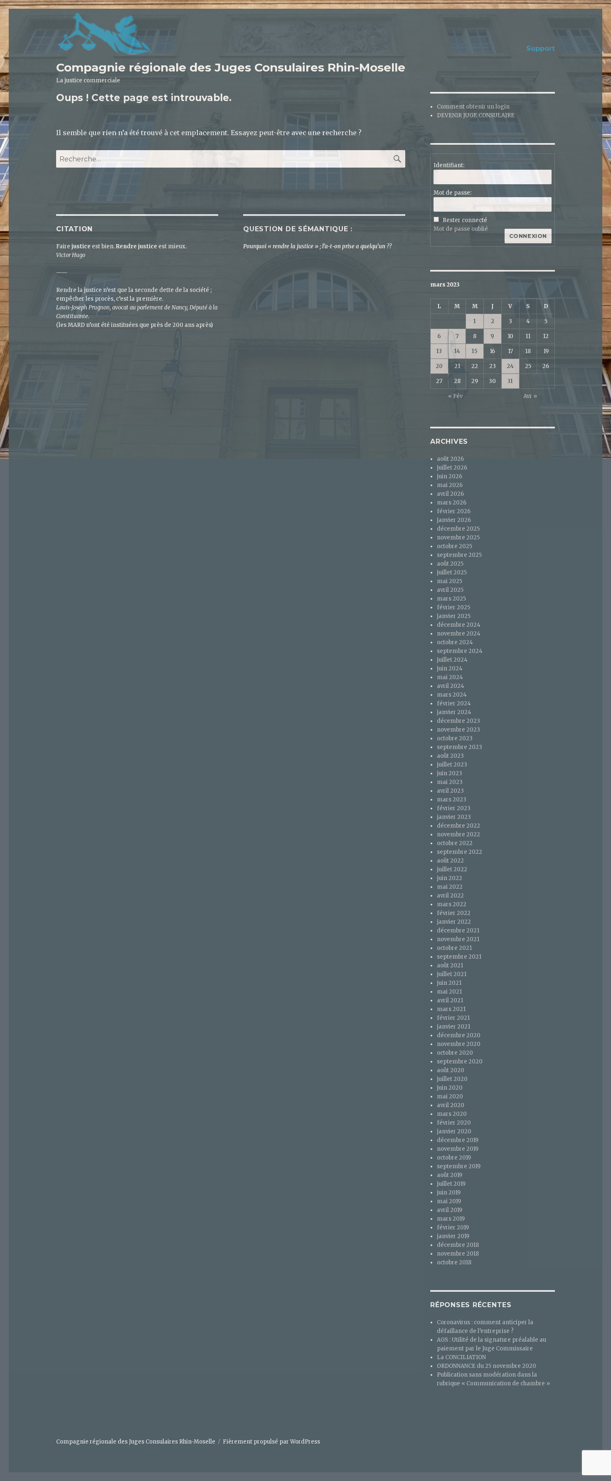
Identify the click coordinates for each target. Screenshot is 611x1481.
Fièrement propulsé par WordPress (271, 1441)
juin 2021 (449, 983)
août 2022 (450, 860)
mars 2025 (451, 598)
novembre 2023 (458, 729)
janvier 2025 (454, 616)
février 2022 (454, 913)
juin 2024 (450, 668)
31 (510, 381)
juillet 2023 (452, 764)
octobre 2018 (454, 1262)
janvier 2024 (454, 712)
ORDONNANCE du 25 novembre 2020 (486, 1366)
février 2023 (454, 808)
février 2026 (454, 511)
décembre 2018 (458, 1245)
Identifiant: (449, 165)
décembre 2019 (457, 1140)
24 (510, 366)
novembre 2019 (457, 1148)
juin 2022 (449, 878)
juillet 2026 (452, 467)
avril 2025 (450, 589)
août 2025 (450, 563)
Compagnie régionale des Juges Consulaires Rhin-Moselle (230, 67)
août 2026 (450, 458)
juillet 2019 (451, 1183)
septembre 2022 (459, 851)
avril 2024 (450, 686)
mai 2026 (450, 485)
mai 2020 (450, 1096)
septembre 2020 (460, 1061)
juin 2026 (449, 476)
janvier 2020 (454, 1131)
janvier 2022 (454, 921)
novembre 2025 (458, 537)
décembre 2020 (458, 1035)
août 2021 (450, 965)
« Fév (455, 396)
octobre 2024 (455, 642)
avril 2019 (449, 1210)
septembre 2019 (458, 1166)
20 (439, 366)
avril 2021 (450, 1000)
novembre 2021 (458, 939)
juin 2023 (449, 773)
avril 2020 (450, 1105)
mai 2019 (449, 1201)
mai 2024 (450, 677)
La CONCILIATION (461, 1357)
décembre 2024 (458, 624)
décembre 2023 (458, 720)
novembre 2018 (458, 1253)
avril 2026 (450, 493)
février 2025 (453, 607)
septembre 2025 (459, 555)
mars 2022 (451, 904)
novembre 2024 (458, 633)
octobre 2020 (455, 1052)
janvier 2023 (454, 817)
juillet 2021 (451, 974)
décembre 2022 (458, 825)
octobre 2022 (455, 843)
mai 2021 (449, 991)
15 (475, 351)
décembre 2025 (458, 528)
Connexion (528, 235)
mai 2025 (449, 581)
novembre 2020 (458, 1044)
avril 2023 (450, 790)
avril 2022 (450, 895)
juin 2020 (450, 1087)
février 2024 (454, 703)
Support (540, 48)
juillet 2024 (452, 659)
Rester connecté (465, 220)
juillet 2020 (452, 1079)
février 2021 (453, 1017)
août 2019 (449, 1175)
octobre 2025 (454, 546)
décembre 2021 (458, 930)
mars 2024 (452, 694)
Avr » (530, 396)
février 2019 (453, 1227)
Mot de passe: (452, 192)
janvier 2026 (454, 520)
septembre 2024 (460, 651)
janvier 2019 (453, 1236)
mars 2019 (451, 1218)
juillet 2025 (452, 572)
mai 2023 (450, 782)
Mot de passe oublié (461, 228)
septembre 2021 (459, 956)
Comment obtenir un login (473, 106)
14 (457, 351)
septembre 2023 (459, 747)
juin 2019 (449, 1192)
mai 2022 (450, 886)
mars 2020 (452, 1114)
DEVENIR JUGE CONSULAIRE (476, 115)
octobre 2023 (455, 738)
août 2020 (450, 1070)
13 (439, 351)
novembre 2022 (458, 834)
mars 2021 (451, 1009)
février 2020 (454, 1122)
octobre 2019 (454, 1157)
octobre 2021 (454, 948)
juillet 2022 (452, 869)
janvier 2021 (453, 1026)
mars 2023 (451, 799)
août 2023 (450, 755)
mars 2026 (451, 502)
